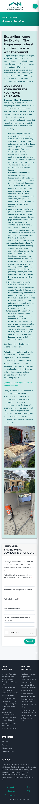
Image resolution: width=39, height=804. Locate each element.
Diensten (5, 745)
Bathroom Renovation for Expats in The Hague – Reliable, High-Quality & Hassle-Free (10, 679)
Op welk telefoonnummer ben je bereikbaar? (17, 619)
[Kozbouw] (15, 6)
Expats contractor (8, 751)
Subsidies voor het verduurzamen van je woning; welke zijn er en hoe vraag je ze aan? (9, 704)
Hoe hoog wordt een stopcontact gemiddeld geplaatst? (9, 725)
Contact (10, 787)
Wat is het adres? (11, 599)
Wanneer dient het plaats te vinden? (18, 590)
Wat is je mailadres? (12, 608)
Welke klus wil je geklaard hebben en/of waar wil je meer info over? (18, 576)
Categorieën (12, 17)
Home (4, 17)
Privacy (28, 787)
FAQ (28, 791)
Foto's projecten (7, 748)
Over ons (5, 742)
